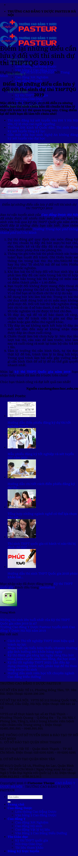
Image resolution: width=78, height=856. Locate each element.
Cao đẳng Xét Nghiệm (31, 77)
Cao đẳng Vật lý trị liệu (32, 829)
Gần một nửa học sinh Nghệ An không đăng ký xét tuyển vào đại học (43, 136)
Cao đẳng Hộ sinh (28, 81)
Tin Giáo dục (18, 837)
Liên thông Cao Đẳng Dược (35, 811)
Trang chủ (16, 804)
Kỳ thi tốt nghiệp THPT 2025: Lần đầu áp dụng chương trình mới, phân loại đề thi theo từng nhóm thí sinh (42, 666)
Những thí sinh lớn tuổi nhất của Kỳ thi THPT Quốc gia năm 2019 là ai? (35, 621)
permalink (47, 587)
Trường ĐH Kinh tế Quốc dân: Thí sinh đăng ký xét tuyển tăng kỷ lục (43, 129)
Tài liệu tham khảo (29, 847)
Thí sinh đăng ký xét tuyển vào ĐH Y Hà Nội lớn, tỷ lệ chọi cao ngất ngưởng (43, 122)
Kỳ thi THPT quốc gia (31, 95)
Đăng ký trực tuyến (23, 851)
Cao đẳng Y (17, 819)
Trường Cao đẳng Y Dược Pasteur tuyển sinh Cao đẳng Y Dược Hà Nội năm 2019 (37, 628)
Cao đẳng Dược (20, 808)
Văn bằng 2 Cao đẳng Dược (35, 70)
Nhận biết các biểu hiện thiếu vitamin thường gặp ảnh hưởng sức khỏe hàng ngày (42, 649)
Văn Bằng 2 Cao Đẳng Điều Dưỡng (41, 833)
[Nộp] (9, 801)
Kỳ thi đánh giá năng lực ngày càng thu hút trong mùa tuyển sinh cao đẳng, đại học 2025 (42, 657)
